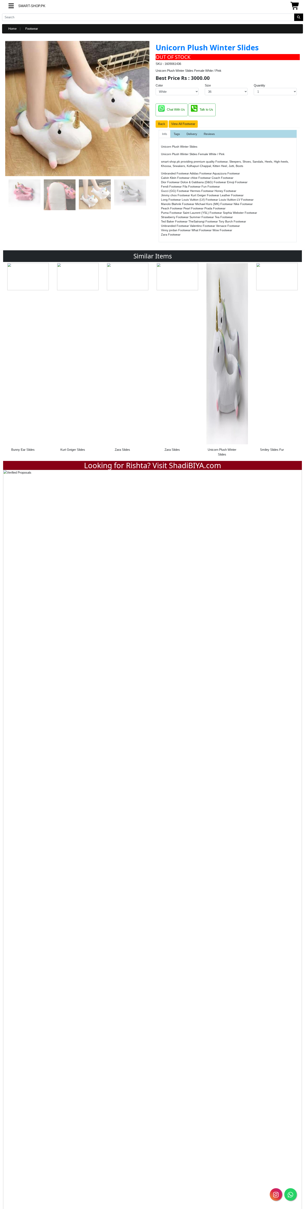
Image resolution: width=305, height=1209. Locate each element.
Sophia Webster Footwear (240, 212)
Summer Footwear (202, 217)
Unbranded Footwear (175, 173)
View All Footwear (183, 124)
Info (164, 134)
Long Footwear (171, 199)
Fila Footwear (192, 186)
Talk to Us (206, 109)
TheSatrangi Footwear (203, 221)
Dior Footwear (171, 182)
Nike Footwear (243, 204)
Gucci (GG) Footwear (175, 191)
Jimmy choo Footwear (176, 195)
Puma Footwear (172, 212)
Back (161, 124)
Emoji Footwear (237, 182)
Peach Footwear (172, 208)
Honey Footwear (225, 191)
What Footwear (202, 230)
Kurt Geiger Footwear (205, 195)
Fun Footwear (210, 186)
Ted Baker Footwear (174, 221)
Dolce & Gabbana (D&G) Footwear (204, 182)
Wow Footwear (222, 230)
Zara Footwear (171, 234)
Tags (177, 134)
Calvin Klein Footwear (175, 177)
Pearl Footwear (193, 208)
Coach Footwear (222, 177)
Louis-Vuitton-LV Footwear (236, 199)
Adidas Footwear (201, 173)
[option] (28, 358)
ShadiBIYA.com (195, 465)
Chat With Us (176, 109)
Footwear (31, 28)
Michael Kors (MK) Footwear (214, 204)
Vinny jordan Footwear (176, 230)
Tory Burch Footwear (232, 221)
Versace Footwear (228, 225)
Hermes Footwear (202, 191)
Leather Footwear (232, 195)
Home (12, 28)
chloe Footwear (201, 177)
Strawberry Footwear (175, 217)
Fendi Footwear (172, 186)
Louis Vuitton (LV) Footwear (200, 199)
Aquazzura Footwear (226, 173)
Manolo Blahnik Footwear (178, 204)
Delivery (192, 134)
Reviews (209, 134)
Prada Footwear (215, 208)
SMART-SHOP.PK (24, 6)
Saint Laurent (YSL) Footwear (203, 212)
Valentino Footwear (203, 225)
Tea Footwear (224, 217)
